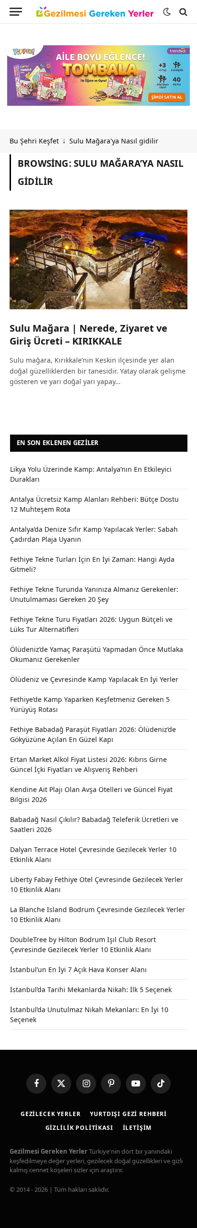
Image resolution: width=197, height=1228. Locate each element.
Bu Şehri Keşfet (34, 140)
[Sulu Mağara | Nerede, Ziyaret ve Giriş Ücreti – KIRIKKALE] (98, 259)
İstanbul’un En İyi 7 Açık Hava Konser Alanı (78, 969)
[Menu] (16, 11)
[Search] (182, 11)
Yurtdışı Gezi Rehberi (128, 1114)
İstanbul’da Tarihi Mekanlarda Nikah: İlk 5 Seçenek (91, 989)
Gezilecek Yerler (50, 1114)
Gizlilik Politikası (79, 1128)
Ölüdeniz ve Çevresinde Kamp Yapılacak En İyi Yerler (94, 679)
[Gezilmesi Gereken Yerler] (94, 12)
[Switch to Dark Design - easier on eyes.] (167, 12)
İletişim (137, 1128)
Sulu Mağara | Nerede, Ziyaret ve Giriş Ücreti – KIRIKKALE (88, 334)
